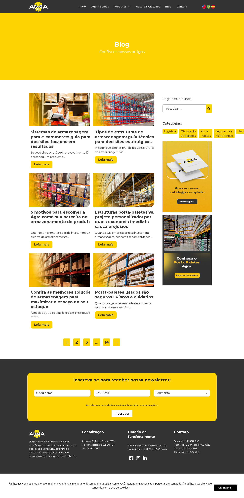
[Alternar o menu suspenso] (129, 6)
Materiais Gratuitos (148, 6)
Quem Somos (100, 6)
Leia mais (41, 164)
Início (82, 6)
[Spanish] (213, 6)
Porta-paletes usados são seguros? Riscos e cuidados (124, 294)
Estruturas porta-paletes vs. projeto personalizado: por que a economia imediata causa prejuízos (124, 219)
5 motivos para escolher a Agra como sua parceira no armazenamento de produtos (62, 217)
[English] (204, 6)
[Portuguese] (208, 6)
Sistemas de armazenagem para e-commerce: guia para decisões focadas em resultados (60, 139)
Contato (182, 6)
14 (106, 342)
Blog (168, 6)
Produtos (120, 6)
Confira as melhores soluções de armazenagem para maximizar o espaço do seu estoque (62, 299)
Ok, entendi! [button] (225, 487)
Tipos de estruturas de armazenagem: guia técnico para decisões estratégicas (124, 137)
